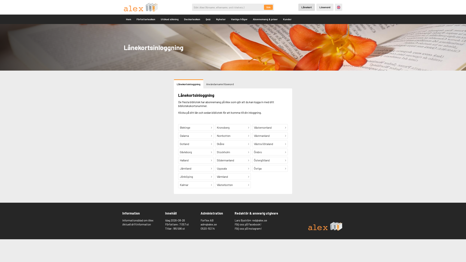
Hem (128, 19)
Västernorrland (263, 127)
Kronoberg (223, 127)
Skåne (220, 144)
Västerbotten (225, 184)
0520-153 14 (208, 228)
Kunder (287, 19)
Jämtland (185, 168)
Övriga (258, 168)
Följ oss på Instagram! (248, 228)
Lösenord (324, 7)
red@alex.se (259, 220)
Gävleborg (186, 152)
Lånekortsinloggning (188, 84)
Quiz (208, 19)
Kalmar (184, 184)
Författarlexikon (146, 19)
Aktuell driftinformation (136, 224)
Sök (268, 7)
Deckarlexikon (192, 19)
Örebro (258, 152)
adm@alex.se (209, 224)
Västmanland (262, 135)
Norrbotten (223, 135)
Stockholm (223, 152)
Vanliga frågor (239, 19)
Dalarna (184, 135)
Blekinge (185, 127)
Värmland (222, 176)
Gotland (184, 144)
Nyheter (221, 19)
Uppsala (222, 168)
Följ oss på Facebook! (248, 224)
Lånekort (306, 7)
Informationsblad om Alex (137, 220)
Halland (184, 160)
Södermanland (225, 160)
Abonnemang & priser (265, 19)
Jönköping (186, 176)
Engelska (338, 7)
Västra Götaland (263, 144)
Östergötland (262, 160)
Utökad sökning (170, 19)
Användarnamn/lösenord (220, 84)
